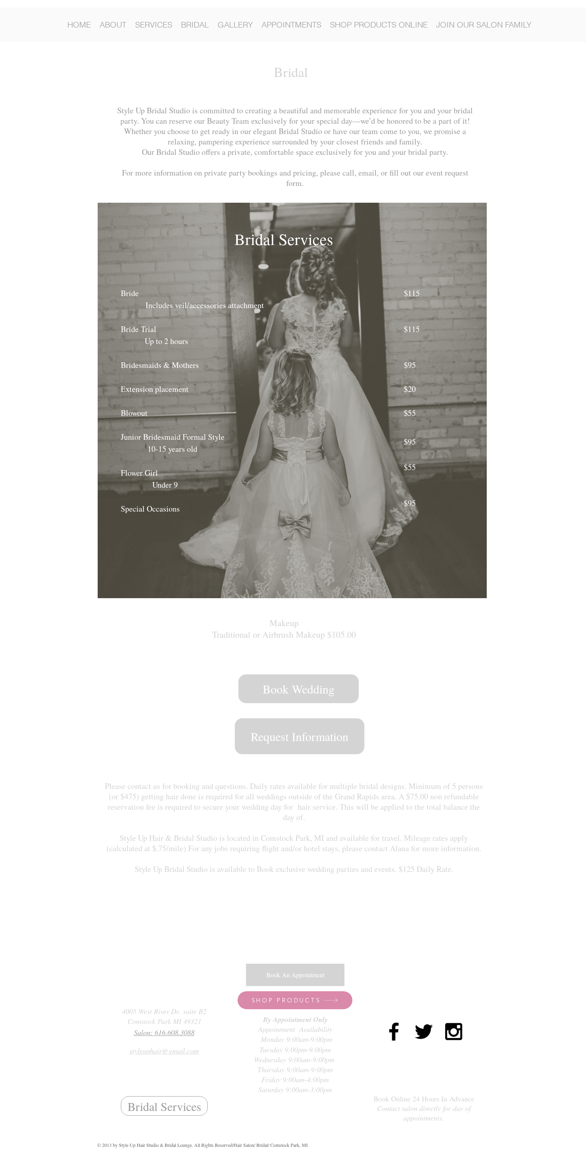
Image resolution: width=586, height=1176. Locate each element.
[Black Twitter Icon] (424, 1032)
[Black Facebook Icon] (394, 1032)
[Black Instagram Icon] (454, 1032)
